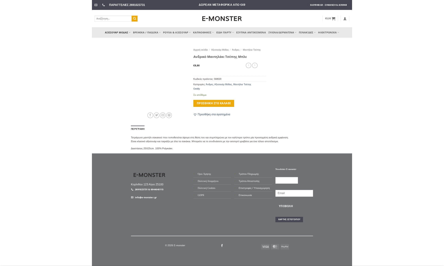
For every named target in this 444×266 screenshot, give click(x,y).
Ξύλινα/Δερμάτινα (281, 32)
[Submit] (135, 19)
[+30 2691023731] (104, 4)
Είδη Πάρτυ (224, 32)
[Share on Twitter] (156, 115)
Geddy (196, 88)
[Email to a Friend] (163, 115)
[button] (330, 18)
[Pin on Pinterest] (169, 115)
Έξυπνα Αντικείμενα (251, 32)
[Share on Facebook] (150, 115)
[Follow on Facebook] (222, 245)
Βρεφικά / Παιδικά (145, 32)
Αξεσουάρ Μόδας (116, 32)
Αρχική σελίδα (200, 49)
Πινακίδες (306, 32)
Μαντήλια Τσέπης (252, 49)
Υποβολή (286, 206)
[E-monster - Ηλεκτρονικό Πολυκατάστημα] (222, 18)
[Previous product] (254, 65)
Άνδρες (235, 49)
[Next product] (248, 65)
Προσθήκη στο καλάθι (214, 103)
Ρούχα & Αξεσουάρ (175, 32)
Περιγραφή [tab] (137, 129)
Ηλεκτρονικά (327, 32)
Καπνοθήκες (202, 32)
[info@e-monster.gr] (96, 4)
